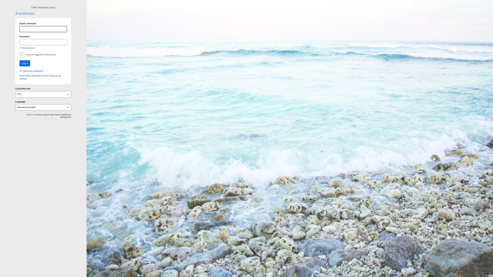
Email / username (28, 23)
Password (24, 37)
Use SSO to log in (26, 13)
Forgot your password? (33, 71)
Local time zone (23, 89)
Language (20, 102)
